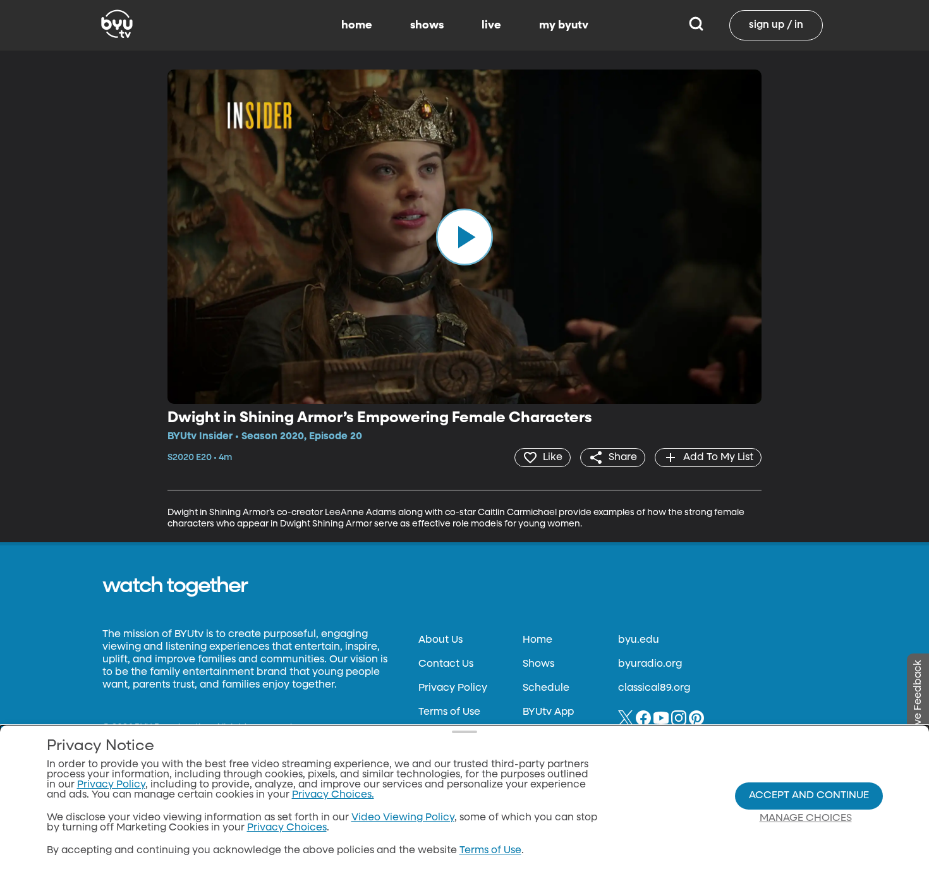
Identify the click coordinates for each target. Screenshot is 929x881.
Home (537, 640)
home (356, 25)
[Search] (696, 25)
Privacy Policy (452, 688)
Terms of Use (449, 712)
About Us (440, 640)
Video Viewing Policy (402, 818)
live (491, 25)
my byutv (563, 25)
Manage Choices (806, 818)
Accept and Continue (809, 796)
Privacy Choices (287, 828)
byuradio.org (650, 664)
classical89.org (654, 688)
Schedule (546, 688)
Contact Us (445, 664)
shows (427, 25)
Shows (538, 664)
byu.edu (638, 640)
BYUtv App (548, 712)
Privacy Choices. (333, 795)
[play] (464, 236)
